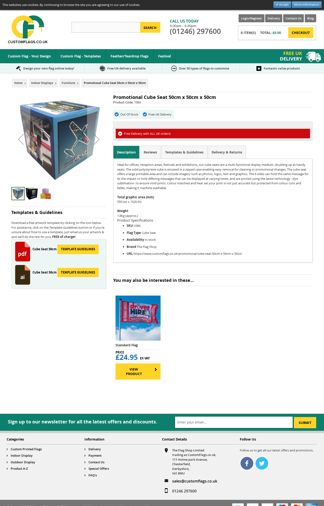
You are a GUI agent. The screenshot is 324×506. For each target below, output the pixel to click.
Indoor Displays (42, 83)
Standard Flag (127, 345)
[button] (20, 139)
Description (126, 152)
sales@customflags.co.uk (194, 481)
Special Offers (98, 468)
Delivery (274, 18)
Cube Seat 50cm (44, 249)
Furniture (68, 83)
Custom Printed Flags (26, 449)
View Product (134, 371)
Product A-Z (19, 468)
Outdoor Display (23, 462)
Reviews (150, 152)
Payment (95, 455)
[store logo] (28, 29)
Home (18, 83)
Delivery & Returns (227, 152)
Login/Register (251, 18)
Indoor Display (21, 455)
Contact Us (293, 18)
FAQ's (92, 475)
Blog (310, 18)
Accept (283, 4)
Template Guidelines (78, 249)
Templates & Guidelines (184, 152)
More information (306, 4)
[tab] (126, 152)
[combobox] (105, 27)
